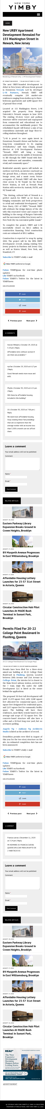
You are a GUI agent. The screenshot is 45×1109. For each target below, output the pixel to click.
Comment (9, 456)
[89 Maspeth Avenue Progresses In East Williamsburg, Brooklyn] (22, 546)
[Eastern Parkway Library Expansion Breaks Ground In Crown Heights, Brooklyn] (22, 516)
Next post (30, 320)
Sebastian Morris (11, 81)
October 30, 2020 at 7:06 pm (22, 409)
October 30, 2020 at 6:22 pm (25, 388)
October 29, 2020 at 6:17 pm (25, 366)
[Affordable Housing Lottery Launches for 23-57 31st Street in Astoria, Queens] (22, 571)
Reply (17, 348)
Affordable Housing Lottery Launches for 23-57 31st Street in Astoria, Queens (21, 581)
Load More (22, 1092)
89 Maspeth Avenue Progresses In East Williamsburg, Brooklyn (21, 554)
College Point (9, 680)
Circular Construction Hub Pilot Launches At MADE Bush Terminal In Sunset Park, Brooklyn (21, 612)
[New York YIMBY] (22, 6)
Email (7, 481)
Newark (20, 89)
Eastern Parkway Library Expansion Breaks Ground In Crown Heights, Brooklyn (19, 527)
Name (7, 474)
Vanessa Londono (31, 666)
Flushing (20, 674)
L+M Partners (10, 92)
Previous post (16, 320)
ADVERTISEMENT (10, 1084)
